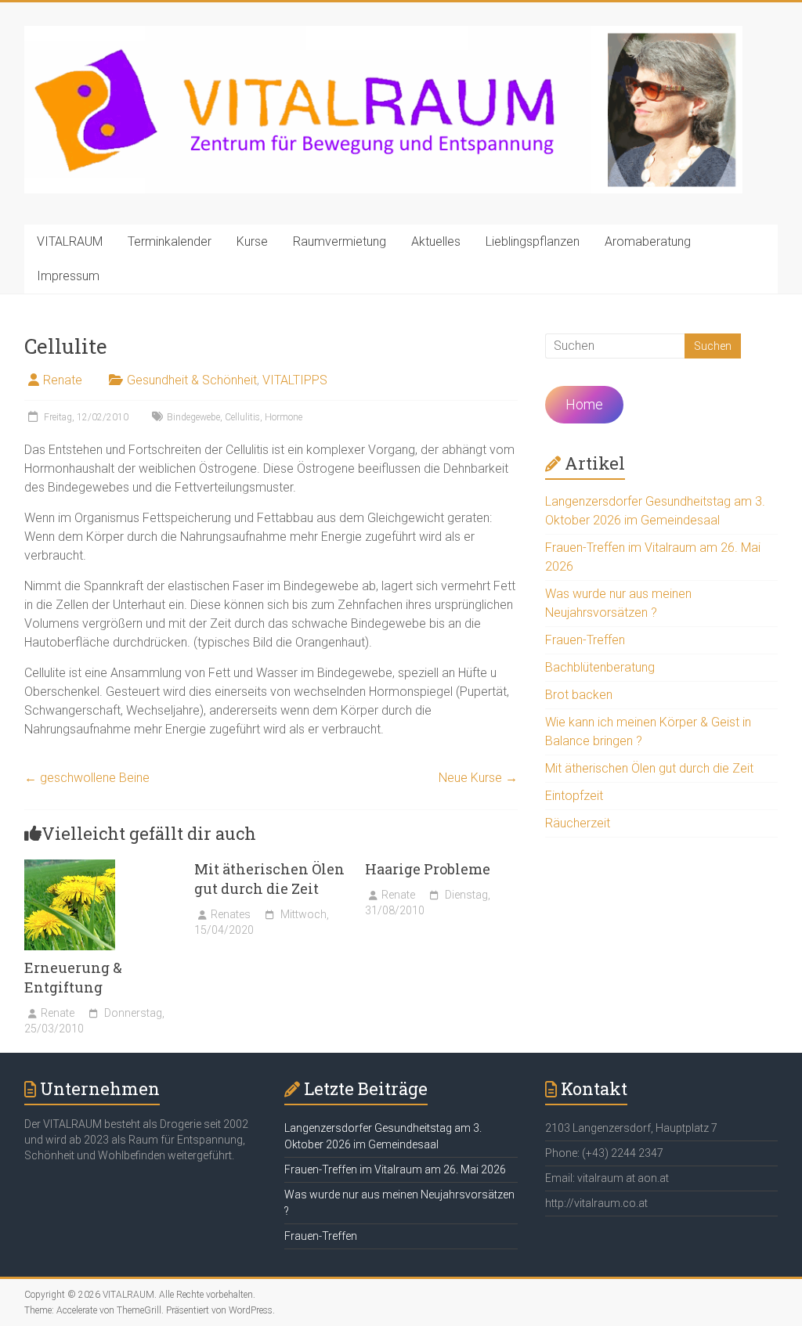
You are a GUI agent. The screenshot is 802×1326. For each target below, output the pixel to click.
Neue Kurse (478, 777)
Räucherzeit (577, 823)
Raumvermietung (339, 241)
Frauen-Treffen (585, 639)
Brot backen (578, 694)
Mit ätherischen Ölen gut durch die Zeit (269, 878)
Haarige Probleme (427, 868)
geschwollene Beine (87, 777)
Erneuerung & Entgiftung (73, 977)
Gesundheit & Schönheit (192, 380)
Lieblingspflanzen (533, 241)
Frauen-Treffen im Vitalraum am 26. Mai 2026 (395, 1169)
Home (584, 404)
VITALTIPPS (294, 380)
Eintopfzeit (574, 795)
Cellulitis (242, 417)
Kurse (252, 241)
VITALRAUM (70, 241)
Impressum (68, 275)
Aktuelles (436, 241)
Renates (231, 914)
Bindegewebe (193, 417)
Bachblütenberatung (600, 667)
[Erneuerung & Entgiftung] (69, 866)
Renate (62, 380)
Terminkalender (169, 241)
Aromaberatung (648, 241)
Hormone (283, 417)
